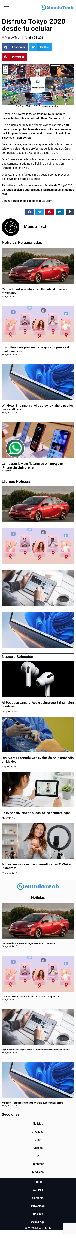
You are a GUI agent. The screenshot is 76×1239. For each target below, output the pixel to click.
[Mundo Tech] (57, 8)
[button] (6, 6)
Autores (38, 1190)
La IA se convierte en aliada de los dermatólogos (36, 813)
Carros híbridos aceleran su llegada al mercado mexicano (28, 943)
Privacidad (38, 1206)
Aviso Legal (38, 1222)
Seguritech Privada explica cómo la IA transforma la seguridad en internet (36, 1049)
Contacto (38, 1198)
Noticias (38, 1123)
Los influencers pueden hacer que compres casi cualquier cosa (31, 996)
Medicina (38, 1172)
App (38, 1139)
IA (38, 1155)
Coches (38, 1147)
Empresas (38, 1164)
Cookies (38, 1214)
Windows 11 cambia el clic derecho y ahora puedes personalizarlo (32, 1103)
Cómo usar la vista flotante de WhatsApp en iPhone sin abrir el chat (33, 465)
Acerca (38, 1181)
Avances (37, 1131)
